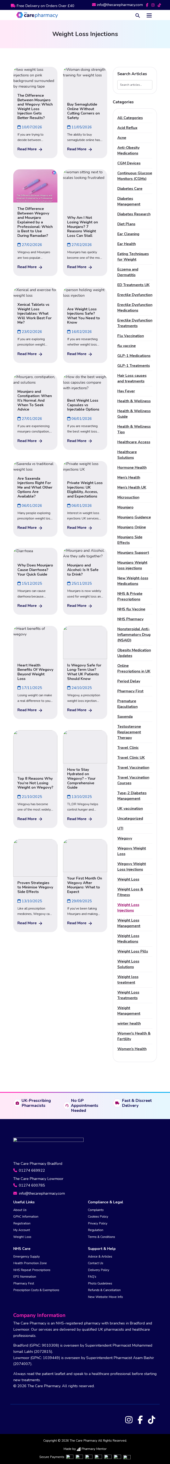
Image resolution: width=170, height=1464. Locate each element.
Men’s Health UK (131, 487)
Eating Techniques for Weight (133, 256)
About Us (20, 1210)
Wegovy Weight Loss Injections (131, 866)
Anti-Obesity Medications (128, 150)
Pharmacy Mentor (94, 1449)
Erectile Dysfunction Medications (134, 307)
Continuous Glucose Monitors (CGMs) (134, 176)
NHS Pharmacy (130, 619)
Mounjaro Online (131, 527)
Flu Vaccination (130, 335)
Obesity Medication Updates (134, 653)
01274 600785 (31, 1185)
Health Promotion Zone (30, 1263)
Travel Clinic (128, 747)
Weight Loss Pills (132, 951)
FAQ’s (92, 1277)
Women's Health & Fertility (134, 1036)
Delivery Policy (98, 1270)
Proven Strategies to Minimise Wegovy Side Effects (35, 887)
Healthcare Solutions (127, 454)
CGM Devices (129, 163)
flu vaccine (126, 345)
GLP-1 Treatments (133, 365)
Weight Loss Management (128, 923)
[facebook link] (147, 4)
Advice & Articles (100, 1256)
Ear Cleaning (128, 233)
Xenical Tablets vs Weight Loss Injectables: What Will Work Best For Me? (34, 313)
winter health (129, 1023)
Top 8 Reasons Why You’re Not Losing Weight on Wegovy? (35, 783)
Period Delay (128, 681)
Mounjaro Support (133, 552)
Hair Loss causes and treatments (132, 378)
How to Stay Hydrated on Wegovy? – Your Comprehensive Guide (81, 778)
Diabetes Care (129, 188)
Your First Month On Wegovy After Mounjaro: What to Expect (84, 885)
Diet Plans (126, 224)
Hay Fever (126, 391)
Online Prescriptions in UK (134, 668)
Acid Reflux (127, 127)
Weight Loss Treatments (128, 995)
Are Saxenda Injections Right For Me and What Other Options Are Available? (34, 487)
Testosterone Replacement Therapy (129, 732)
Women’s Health (132, 1048)
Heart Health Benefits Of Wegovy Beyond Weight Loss (35, 672)
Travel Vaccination (133, 767)
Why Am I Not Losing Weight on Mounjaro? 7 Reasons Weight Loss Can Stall (82, 226)
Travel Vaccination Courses (133, 780)
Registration (21, 1223)
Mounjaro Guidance (134, 517)
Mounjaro (125, 507)
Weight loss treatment (127, 979)
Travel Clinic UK (131, 757)
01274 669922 (31, 1170)
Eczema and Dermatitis (127, 272)
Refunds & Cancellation (104, 1290)
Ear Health (126, 243)
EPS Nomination (24, 1277)
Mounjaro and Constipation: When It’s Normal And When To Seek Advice (34, 400)
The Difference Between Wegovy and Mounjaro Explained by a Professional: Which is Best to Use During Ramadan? (35, 222)
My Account (21, 1230)
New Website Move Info (105, 1297)
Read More (27, 149)
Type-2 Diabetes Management (132, 795)
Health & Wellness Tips (134, 429)
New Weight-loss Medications (132, 581)
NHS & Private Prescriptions (129, 596)
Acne (121, 137)
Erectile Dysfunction (134, 294)
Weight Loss (128, 879)
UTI (120, 828)
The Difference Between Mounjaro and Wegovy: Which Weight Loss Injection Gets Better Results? (35, 106)
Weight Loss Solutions (128, 964)
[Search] (137, 15)
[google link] (159, 4)
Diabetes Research (134, 214)
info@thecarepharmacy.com (120, 4)
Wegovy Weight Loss (131, 851)
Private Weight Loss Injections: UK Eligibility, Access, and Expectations (85, 489)
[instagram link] (153, 4)
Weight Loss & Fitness (130, 892)
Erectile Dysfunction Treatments (134, 323)
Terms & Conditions (101, 1237)
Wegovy (124, 838)
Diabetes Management (128, 201)
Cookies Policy (98, 1217)
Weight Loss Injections (128, 907)
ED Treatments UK (133, 284)
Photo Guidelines (100, 1283)
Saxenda (125, 716)
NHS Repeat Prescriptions (31, 1270)
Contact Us (95, 1263)
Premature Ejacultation (127, 704)
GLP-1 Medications (134, 355)
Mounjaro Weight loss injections (132, 565)
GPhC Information (25, 1217)
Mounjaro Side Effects (129, 540)
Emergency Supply (26, 1256)
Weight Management (128, 1010)
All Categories (130, 117)
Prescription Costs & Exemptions (36, 1290)
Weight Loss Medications (128, 938)
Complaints (96, 1210)
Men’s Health (128, 477)
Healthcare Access (133, 442)
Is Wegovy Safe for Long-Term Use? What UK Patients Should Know (84, 672)
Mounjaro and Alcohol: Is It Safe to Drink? (82, 570)
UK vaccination (130, 808)
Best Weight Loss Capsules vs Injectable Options (83, 405)
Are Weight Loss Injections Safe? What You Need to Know (83, 316)
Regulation (95, 1230)
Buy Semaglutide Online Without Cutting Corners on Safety (83, 111)
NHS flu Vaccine (131, 609)
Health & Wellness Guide (134, 413)
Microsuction (128, 497)
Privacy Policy (97, 1223)
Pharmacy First (130, 691)
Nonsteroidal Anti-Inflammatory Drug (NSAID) (134, 635)
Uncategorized (130, 818)
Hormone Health (132, 467)
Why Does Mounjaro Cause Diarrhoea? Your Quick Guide (35, 570)
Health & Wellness (134, 401)
